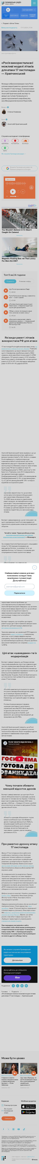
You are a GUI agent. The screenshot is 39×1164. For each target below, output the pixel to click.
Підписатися (19, 593)
